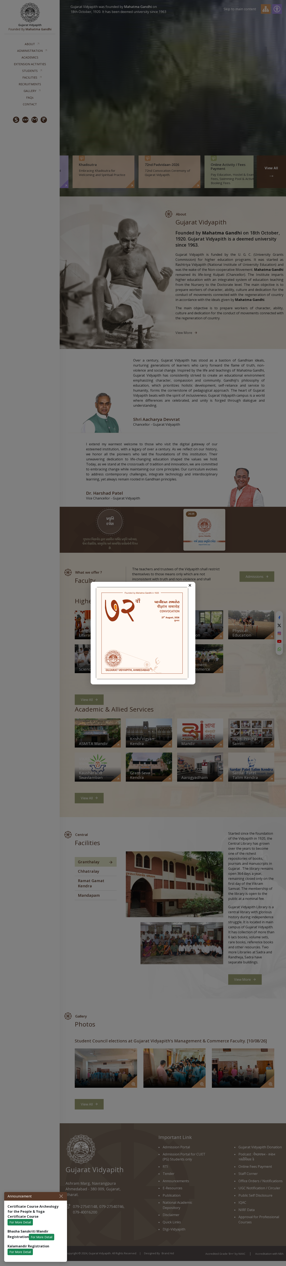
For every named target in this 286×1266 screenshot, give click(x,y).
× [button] (190, 585)
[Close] (61, 1196)
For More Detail (20, 1222)
